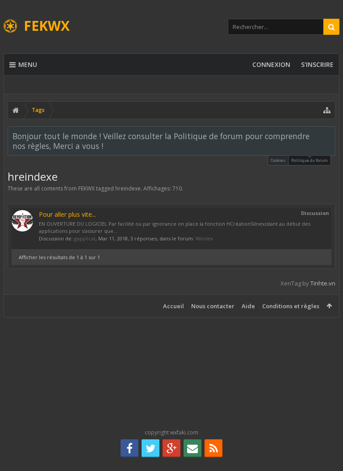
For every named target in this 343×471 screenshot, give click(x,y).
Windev (204, 238)
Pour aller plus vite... (67, 214)
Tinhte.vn (322, 283)
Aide (248, 306)
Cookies (278, 160)
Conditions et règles (290, 306)
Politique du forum (309, 160)
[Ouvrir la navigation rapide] (327, 110)
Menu (27, 64)
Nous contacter (212, 306)
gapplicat (85, 238)
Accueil (173, 306)
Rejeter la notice (329, 135)
